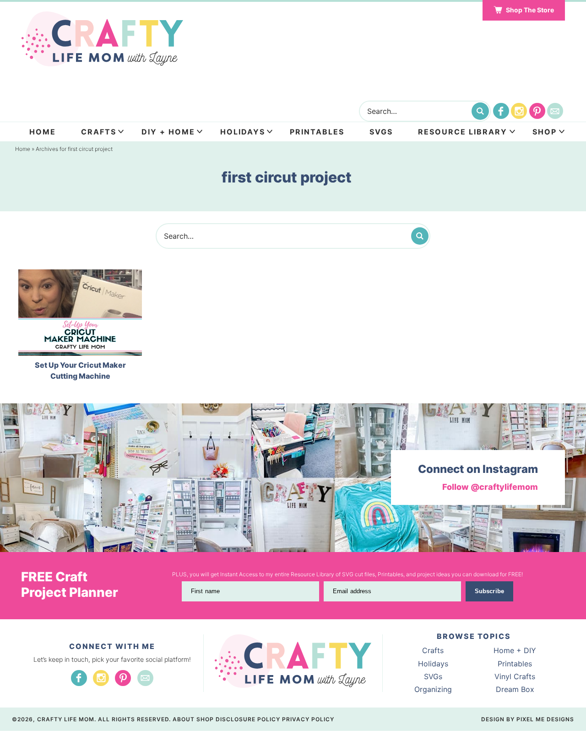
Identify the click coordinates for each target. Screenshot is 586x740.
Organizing (433, 689)
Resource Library (462, 131)
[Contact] (555, 111)
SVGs (433, 676)
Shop (544, 131)
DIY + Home (168, 131)
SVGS (381, 131)
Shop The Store (530, 10)
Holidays (242, 131)
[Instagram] (519, 111)
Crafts (98, 131)
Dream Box (515, 689)
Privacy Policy (308, 719)
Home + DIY (515, 650)
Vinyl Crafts (514, 676)
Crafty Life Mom (102, 38)
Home (42, 131)
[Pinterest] (537, 111)
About (184, 719)
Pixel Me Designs (545, 719)
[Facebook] (501, 111)
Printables (317, 131)
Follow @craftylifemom (490, 487)
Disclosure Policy (248, 719)
